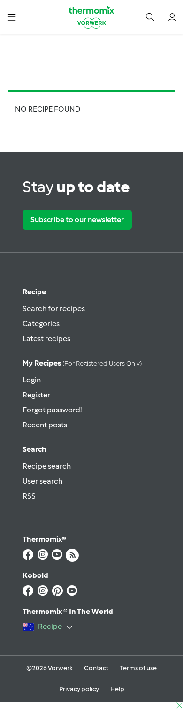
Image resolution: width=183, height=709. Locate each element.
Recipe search (47, 466)
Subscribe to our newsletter (77, 219)
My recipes (82, 362)
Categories (41, 323)
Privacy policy (79, 689)
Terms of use (138, 668)
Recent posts (45, 424)
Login (32, 379)
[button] (11, 16)
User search (42, 481)
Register (36, 394)
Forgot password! (52, 409)
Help (117, 689)
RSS (29, 496)
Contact (96, 668)
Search (34, 449)
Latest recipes (46, 338)
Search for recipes (54, 308)
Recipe (34, 291)
